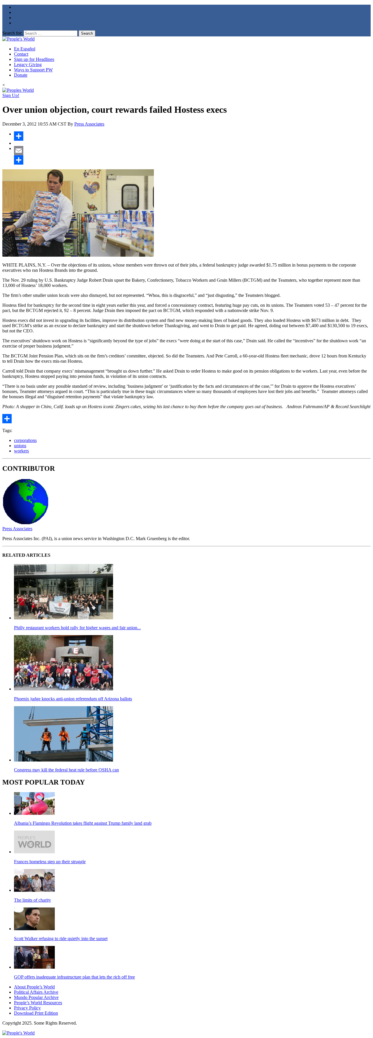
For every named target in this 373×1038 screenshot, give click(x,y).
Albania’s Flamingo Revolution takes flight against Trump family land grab (83, 823)
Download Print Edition (36, 1013)
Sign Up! (10, 95)
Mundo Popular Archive (36, 997)
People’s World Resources (38, 1002)
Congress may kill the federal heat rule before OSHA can (66, 769)
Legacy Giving (28, 64)
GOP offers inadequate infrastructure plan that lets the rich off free (74, 976)
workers (21, 450)
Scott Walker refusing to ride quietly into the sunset (61, 938)
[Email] (192, 150)
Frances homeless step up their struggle (50, 861)
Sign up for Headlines (34, 59)
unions (20, 445)
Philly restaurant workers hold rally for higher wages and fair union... (77, 627)
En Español (24, 48)
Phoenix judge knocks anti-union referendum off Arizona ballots (73, 698)
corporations (25, 440)
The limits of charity (32, 900)
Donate (20, 75)
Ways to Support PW (33, 69)
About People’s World (34, 986)
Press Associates (89, 123)
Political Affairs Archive (36, 992)
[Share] (192, 136)
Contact (21, 54)
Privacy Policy (27, 1007)
